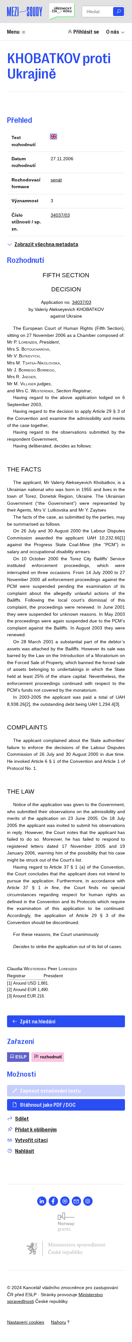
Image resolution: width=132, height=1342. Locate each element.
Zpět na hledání (37, 1021)
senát (56, 179)
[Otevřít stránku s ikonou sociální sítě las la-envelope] (76, 1201)
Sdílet (22, 1118)
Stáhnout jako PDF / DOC (48, 1104)
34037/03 (60, 215)
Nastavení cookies (25, 1322)
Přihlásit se (86, 31)
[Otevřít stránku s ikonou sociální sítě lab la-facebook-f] (53, 1201)
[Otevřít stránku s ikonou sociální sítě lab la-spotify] (65, 1201)
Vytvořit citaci (31, 1140)
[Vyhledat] (118, 11)
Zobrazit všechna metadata (46, 244)
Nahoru (58, 1322)
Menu (13, 31)
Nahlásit (24, 1151)
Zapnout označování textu (50, 1090)
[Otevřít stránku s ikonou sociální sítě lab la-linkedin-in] (41, 1201)
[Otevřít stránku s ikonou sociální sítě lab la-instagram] (88, 1201)
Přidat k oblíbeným (36, 1129)
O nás (112, 31)
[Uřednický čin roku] (61, 11)
